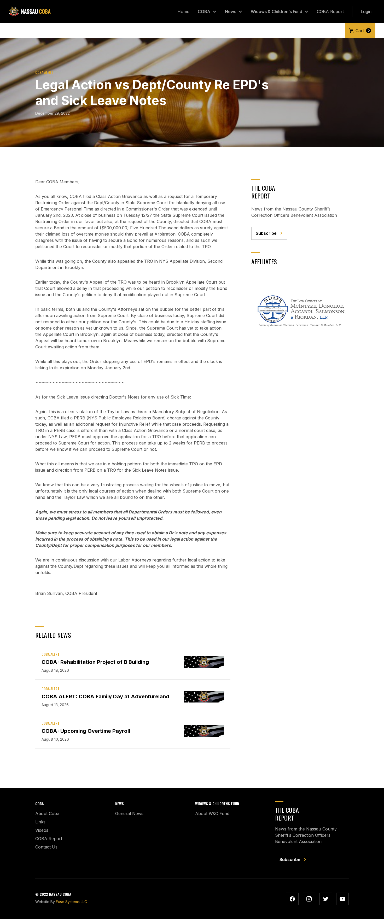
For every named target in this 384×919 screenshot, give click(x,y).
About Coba (47, 813)
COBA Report (330, 11)
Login (366, 11)
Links (40, 821)
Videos (41, 830)
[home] (29, 11)
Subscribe (266, 233)
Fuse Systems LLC (71, 901)
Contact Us (46, 847)
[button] (207, 11)
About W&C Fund (212, 813)
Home (183, 11)
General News (129, 813)
